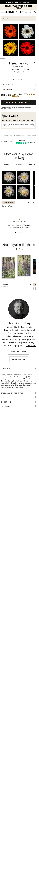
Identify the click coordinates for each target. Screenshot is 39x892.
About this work (19, 72)
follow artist (18, 359)
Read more (31, 345)
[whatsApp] (21, 12)
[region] (18, 188)
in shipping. (26, 107)
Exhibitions (6, 402)
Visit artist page (18, 352)
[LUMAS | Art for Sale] (11, 12)
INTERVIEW (5, 406)
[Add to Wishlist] (35, 62)
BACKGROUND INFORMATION (12, 393)
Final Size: (8, 84)
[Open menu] (2, 12)
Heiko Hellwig (18, 62)
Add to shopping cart (17, 102)
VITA (2, 397)
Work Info (5, 369)
